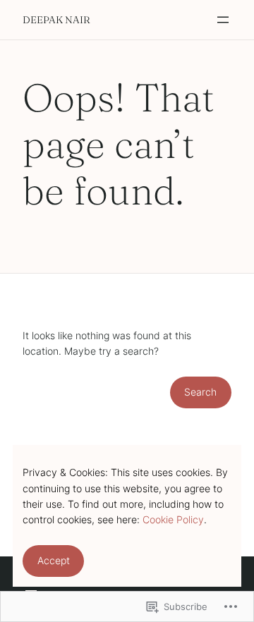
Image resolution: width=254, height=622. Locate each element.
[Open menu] (222, 19)
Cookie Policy (173, 519)
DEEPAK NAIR (56, 19)
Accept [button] (53, 560)
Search (200, 392)
